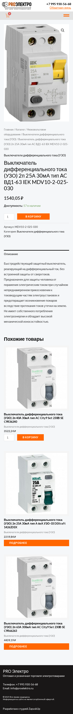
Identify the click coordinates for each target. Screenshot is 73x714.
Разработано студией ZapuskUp (21, 708)
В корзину (33, 216)
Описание (11, 254)
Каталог (20, 129)
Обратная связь (60, 7)
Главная (8, 129)
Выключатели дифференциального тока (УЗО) (35, 155)
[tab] (36, 254)
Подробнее (18, 542)
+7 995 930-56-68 (58, 4)
